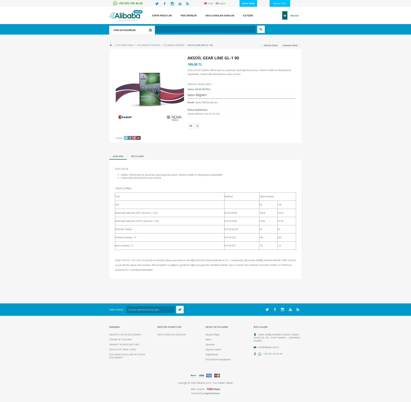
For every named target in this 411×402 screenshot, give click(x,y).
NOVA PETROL (203, 89)
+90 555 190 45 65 (272, 353)
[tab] (118, 156)
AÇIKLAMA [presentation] (118, 156)
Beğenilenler (212, 354)
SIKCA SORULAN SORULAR (171, 334)
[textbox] (189, 29)
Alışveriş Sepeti (213, 349)
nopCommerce (212, 393)
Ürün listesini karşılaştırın (218, 359)
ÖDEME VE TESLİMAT (120, 339)
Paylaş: (119, 137)
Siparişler (210, 344)
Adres (208, 339)
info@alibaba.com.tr (268, 347)
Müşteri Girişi (280, 3)
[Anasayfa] (110, 45)
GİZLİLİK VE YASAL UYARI (122, 349)
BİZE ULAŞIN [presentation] (137, 156)
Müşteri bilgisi (213, 334)
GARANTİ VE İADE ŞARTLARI (124, 344)
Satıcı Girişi (248, 3)
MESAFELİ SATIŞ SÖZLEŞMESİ (125, 334)
